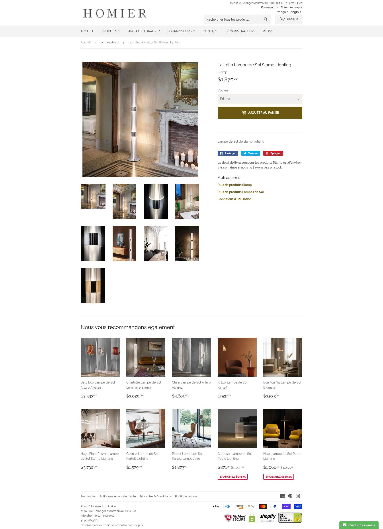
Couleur (223, 90)
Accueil (87, 31)
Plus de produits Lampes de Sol (241, 192)
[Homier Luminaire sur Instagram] (298, 496)
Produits (110, 31)
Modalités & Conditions (155, 496)
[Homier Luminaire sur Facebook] (282, 496)
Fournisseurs (180, 31)
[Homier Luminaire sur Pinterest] (290, 496)
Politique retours (186, 496)
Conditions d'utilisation (234, 199)
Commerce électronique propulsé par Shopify (112, 525)
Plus (267, 31)
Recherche (88, 496)
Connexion (267, 7)
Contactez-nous (360, 525)
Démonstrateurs (240, 31)
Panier (292, 19)
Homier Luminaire (103, 506)
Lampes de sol (109, 42)
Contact (210, 31)
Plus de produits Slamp (235, 185)
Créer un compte (291, 7)
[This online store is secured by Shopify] (262, 522)
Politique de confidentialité (118, 496)
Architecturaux (142, 31)
